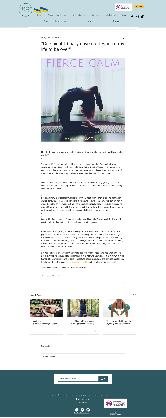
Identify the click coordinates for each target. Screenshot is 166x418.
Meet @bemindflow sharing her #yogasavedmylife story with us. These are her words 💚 (82, 322)
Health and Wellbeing (78, 267)
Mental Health (46, 267)
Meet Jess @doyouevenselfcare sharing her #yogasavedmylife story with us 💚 (45, 322)
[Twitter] (142, 16)
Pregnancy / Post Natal (61, 267)
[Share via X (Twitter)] (48, 275)
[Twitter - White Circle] (88, 410)
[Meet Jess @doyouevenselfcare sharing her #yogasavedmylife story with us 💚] (46, 308)
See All (134, 295)
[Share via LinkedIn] (53, 275)
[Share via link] (59, 275)
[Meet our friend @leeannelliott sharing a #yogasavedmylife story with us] (119, 308)
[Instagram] (137, 16)
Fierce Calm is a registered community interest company (79, 395)
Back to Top (82, 399)
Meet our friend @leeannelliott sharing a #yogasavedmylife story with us (119, 322)
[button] (139, 6)
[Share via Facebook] (42, 275)
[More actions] (123, 37)
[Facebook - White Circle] (76, 410)
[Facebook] (132, 16)
